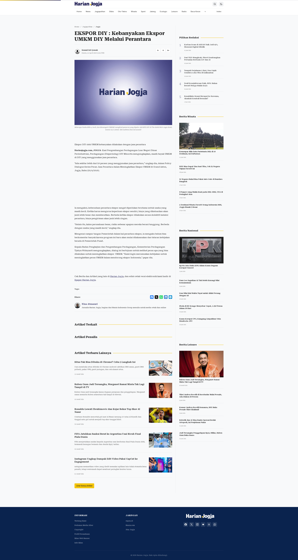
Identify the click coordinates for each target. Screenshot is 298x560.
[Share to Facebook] (152, 297)
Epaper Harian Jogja (85, 280)
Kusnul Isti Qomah (90, 50)
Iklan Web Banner (82, 538)
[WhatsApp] (214, 524)
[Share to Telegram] (170, 297)
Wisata (134, 11)
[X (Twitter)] (191, 524)
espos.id (129, 521)
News (88, 11)
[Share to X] (156, 297)
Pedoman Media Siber (83, 525)
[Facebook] (185, 524)
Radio (184, 11)
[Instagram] (197, 524)
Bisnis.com (130, 525)
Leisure (174, 11)
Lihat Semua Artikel (84, 486)
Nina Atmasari (90, 304)
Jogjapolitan (100, 11)
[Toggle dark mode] (221, 4)
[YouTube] (203, 524)
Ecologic (163, 11)
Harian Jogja (117, 276)
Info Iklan (78, 543)
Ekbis (111, 11)
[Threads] (209, 524)
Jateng (153, 11)
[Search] (214, 4)
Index (219, 11)
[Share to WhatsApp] (161, 297)
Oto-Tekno (122, 11)
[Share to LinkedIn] (166, 297)
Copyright (78, 530)
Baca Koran (195, 11)
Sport (143, 11)
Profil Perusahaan (82, 534)
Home (79, 11)
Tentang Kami (80, 521)
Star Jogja (130, 530)
